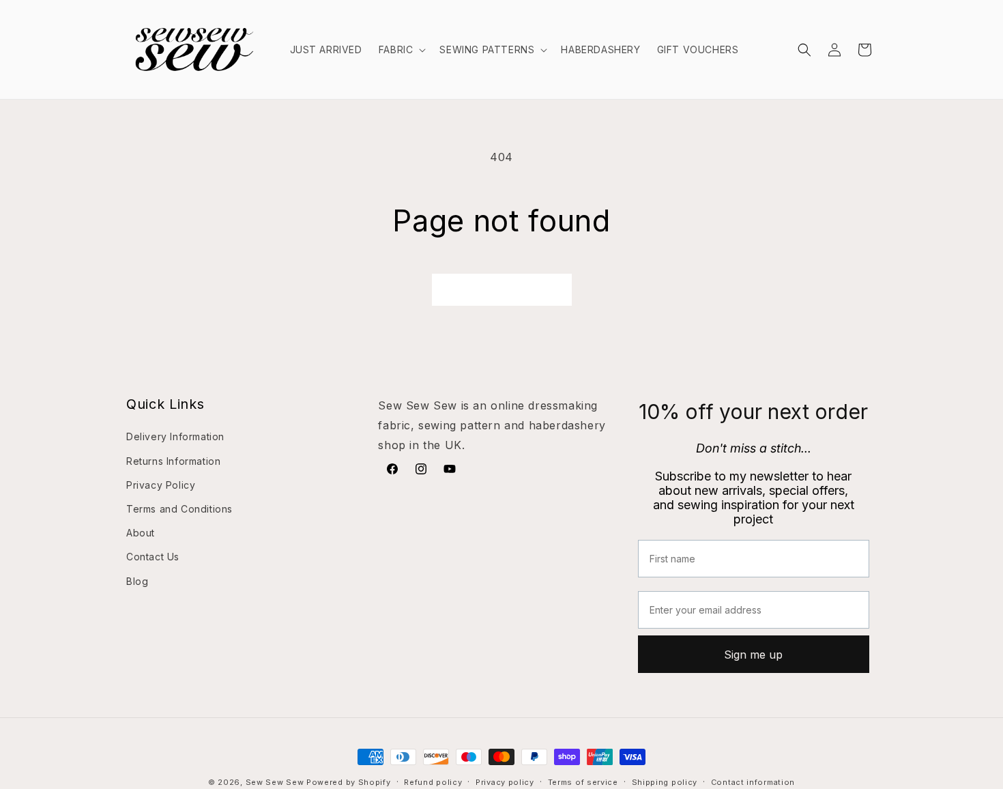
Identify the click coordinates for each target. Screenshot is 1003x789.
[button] (401, 49)
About (140, 533)
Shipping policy (665, 781)
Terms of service (583, 781)
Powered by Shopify (348, 782)
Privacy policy (505, 781)
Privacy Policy (160, 484)
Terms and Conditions (179, 508)
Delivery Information (175, 436)
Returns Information (173, 460)
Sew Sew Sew (275, 782)
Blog (137, 580)
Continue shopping (501, 289)
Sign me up (753, 654)
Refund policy (433, 781)
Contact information (753, 781)
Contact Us (152, 556)
